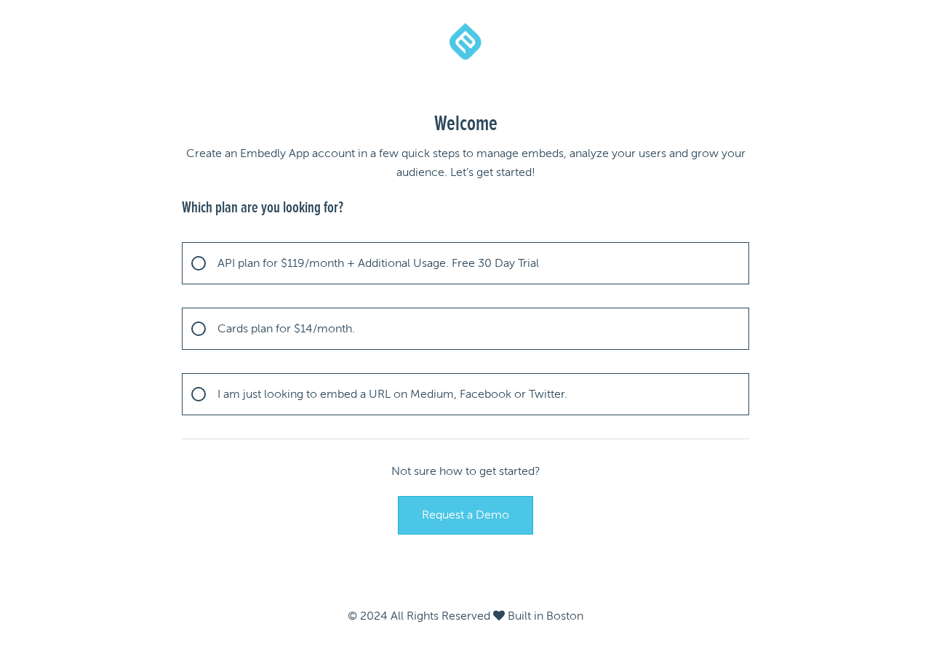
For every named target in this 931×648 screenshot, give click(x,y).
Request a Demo (465, 514)
